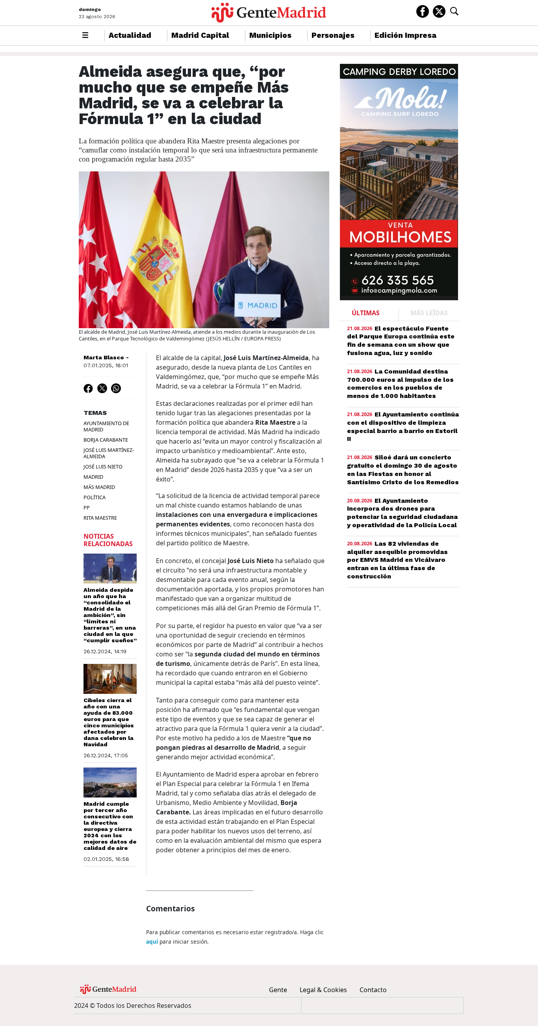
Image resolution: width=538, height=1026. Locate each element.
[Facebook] (422, 10)
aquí (152, 941)
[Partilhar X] (102, 388)
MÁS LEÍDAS (429, 313)
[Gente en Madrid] (269, 13)
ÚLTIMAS (366, 313)
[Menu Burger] (85, 35)
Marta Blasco (103, 357)
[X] (439, 10)
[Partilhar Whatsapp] (116, 388)
